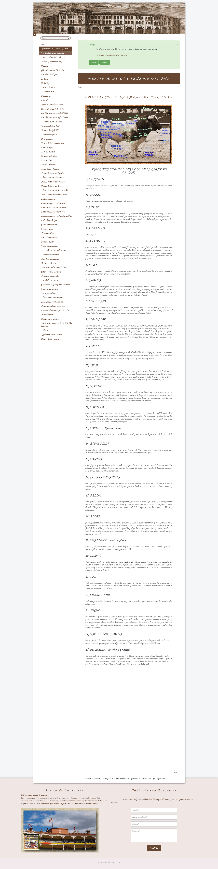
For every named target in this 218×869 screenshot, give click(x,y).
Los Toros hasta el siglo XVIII (54, 117)
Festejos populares (49, 164)
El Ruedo (45, 78)
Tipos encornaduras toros (52, 104)
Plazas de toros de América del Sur (56, 190)
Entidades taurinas (49, 280)
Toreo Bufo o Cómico (50, 168)
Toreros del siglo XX (49, 130)
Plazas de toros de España (52, 173)
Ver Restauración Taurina (52, 52)
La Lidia (45, 100)
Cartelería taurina (49, 224)
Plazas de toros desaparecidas (54, 194)
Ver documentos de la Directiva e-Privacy (111, 55)
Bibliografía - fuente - (50, 338)
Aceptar (94, 62)
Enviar (153, 848)
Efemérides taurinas (49, 254)
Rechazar (104, 62)
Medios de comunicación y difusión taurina (56, 324)
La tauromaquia (48, 198)
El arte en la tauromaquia (52, 297)
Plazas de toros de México (52, 186)
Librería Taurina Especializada (55, 310)
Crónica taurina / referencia (53, 306)
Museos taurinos (48, 293)
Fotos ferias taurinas (50, 237)
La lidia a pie (47, 147)
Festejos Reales (47, 241)
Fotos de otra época (49, 246)
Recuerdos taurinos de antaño (54, 250)
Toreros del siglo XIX (50, 125)
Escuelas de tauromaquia (52, 301)
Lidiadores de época (49, 220)
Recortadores (46, 160)
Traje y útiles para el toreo (52, 143)
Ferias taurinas (47, 233)
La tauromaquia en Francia (53, 211)
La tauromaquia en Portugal (53, 207)
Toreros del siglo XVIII (51, 121)
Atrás (80, 87)
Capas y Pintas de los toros (52, 108)
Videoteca (45, 330)
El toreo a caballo (48, 151)
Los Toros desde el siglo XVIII (54, 113)
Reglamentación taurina (51, 334)
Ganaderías (46, 95)
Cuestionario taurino (50, 318)
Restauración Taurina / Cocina (54, 48)
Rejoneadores (46, 138)
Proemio (44, 65)
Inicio (43, 44)
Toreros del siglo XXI (50, 134)
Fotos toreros (46, 228)
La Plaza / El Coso (49, 74)
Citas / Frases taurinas (51, 271)
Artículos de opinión (50, 276)
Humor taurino (47, 314)
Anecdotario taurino (50, 258)
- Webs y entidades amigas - (53, 61)
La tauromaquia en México (53, 203)
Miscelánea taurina (49, 288)
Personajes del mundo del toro (54, 267)
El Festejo (45, 83)
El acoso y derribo (49, 156)
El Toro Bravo (47, 91)
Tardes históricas (48, 263)
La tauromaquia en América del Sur (56, 216)
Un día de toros (48, 87)
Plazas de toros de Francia (52, 177)
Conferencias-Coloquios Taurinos (55, 284)
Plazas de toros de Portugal (53, 181)
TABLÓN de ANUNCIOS (53, 57)
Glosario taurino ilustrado (52, 70)
